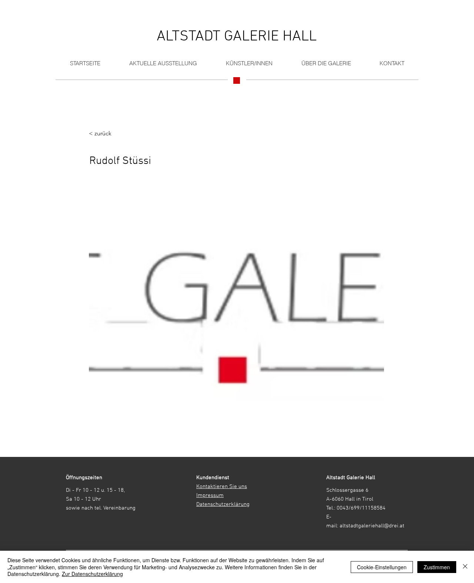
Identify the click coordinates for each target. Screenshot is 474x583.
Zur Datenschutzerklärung (92, 573)
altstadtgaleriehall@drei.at (372, 526)
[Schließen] (465, 567)
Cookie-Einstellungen (382, 567)
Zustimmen (437, 567)
